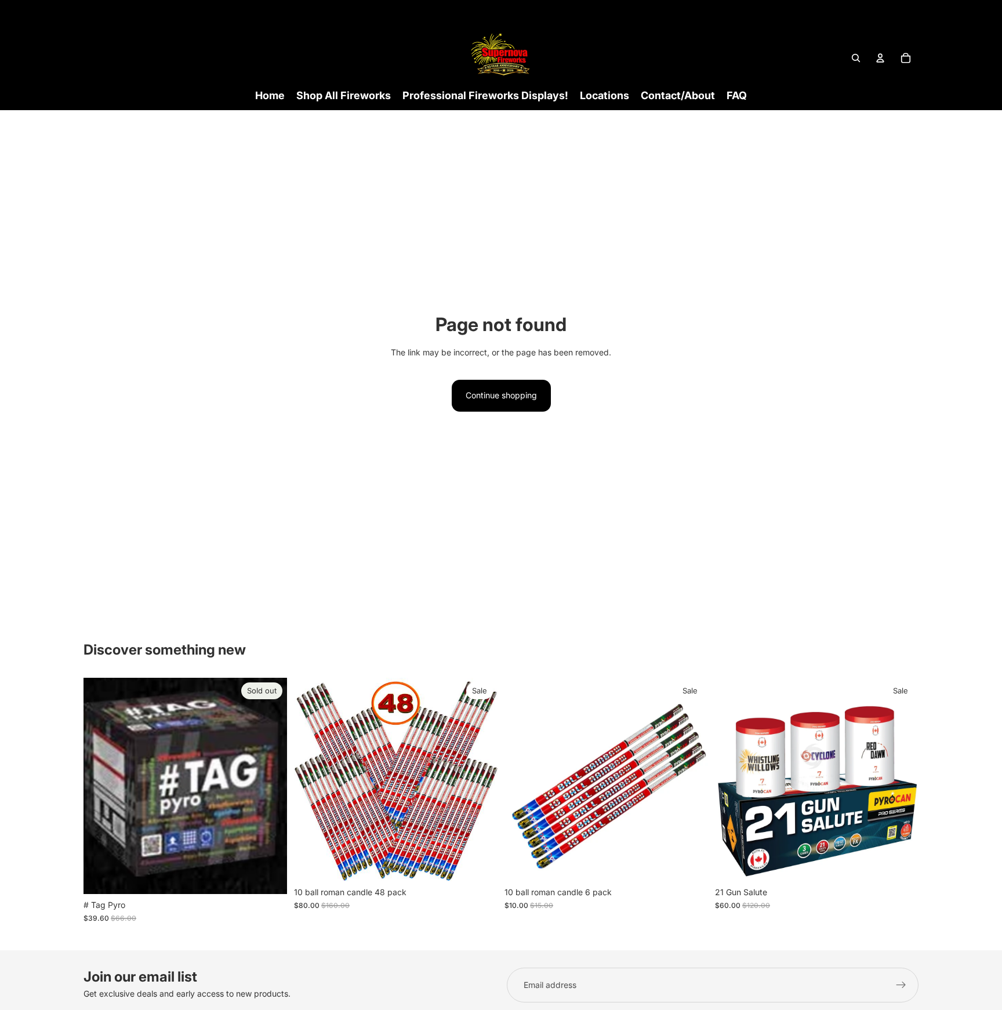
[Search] (856, 58)
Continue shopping (501, 395)
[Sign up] (901, 985)
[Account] (880, 58)
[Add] (479, 863)
